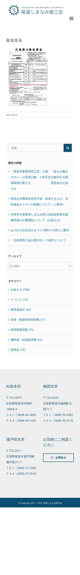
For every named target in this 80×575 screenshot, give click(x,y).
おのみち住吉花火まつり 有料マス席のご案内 (40, 230)
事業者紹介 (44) (21, 309)
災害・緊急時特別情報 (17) (28, 319)
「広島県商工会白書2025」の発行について (38, 240)
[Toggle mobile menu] (72, 18)
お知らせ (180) (20, 289)
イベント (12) (19, 299)
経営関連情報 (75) (22, 330)
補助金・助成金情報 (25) (26, 340)
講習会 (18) (18, 350)
